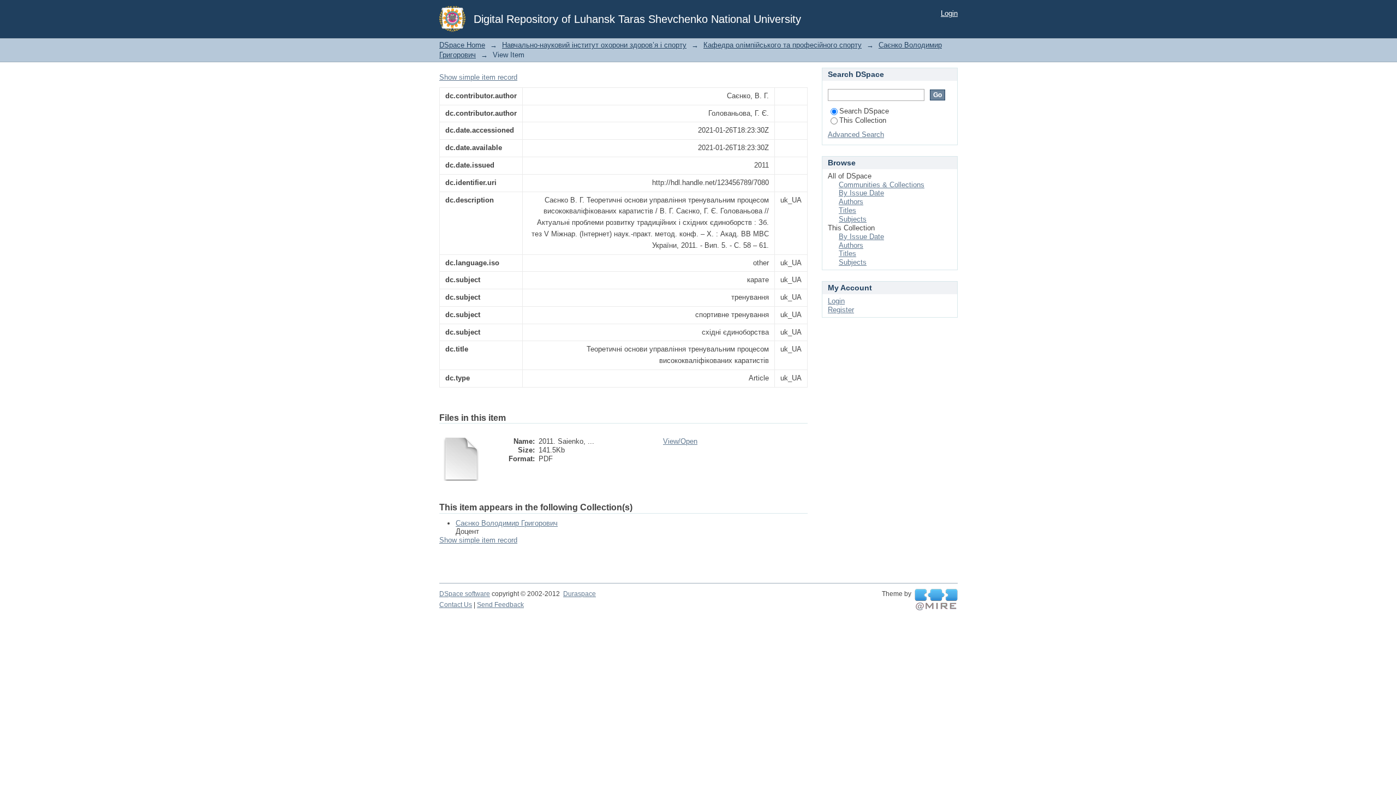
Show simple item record (478, 77)
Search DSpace (864, 111)
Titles (847, 210)
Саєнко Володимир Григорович (507, 523)
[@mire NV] (936, 600)
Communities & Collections (881, 185)
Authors (851, 202)
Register (841, 310)
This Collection (862, 120)
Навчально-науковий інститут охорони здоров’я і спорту (594, 45)
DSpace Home (462, 45)
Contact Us (455, 605)
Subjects (853, 219)
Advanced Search (856, 134)
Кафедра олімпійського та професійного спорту (782, 45)
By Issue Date (861, 193)
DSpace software (464, 594)
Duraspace (579, 594)
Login (949, 13)
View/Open (680, 441)
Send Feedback (500, 605)
